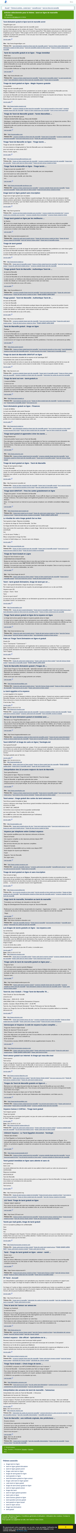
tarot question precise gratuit (16, 1500)
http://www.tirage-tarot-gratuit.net (18, 511)
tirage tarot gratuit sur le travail (23, 513)
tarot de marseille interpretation (27, 1415)
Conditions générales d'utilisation (33, 1516)
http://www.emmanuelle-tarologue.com (19, 159)
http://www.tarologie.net (14, 762)
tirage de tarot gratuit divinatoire (23, 610)
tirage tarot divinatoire (13, 1507)
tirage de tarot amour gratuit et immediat (27, 515)
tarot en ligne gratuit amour (15, 1488)
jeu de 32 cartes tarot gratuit (35, 1386)
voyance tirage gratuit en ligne (57, 215)
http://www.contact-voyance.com (18, 864)
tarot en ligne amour (13, 1505)
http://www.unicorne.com (15, 454)
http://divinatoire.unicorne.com (17, 1382)
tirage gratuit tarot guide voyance (42, 958)
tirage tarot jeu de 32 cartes (20, 688)
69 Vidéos (15, 17)
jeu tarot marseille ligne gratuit (38, 351)
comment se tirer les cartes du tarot (58, 1384)
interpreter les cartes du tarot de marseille (57, 375)
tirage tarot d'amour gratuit (21, 1078)
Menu (71, 2)
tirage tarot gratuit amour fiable (48, 292)
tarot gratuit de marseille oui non (22, 401)
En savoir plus (22, 1531)
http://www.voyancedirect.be (16, 890)
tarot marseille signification (53, 922)
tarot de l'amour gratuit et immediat (55, 1197)
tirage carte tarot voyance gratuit (42, 956)
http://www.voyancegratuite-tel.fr (18, 1153)
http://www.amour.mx (14, 1330)
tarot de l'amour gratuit (16, 1334)
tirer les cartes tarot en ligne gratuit (46, 487)
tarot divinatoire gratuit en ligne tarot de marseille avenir (30, 46)
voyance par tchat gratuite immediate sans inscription (27, 213)
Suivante (24, 1449)
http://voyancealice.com (15, 134)
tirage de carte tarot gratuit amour (45, 138)
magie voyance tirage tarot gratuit (59, 110)
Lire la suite (7, 39)
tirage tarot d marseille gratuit (48, 78)
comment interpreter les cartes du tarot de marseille (54, 1413)
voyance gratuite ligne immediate (36, 215)
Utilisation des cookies (54, 1516)
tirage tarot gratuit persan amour (62, 610)
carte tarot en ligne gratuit (15, 1483)
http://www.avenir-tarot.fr (15, 347)
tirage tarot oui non (32, 402)
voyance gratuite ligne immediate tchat (52, 213)
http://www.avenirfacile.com (15, 546)
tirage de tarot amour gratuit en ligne (44, 163)
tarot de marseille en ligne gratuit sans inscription (48, 892)
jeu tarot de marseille (20, 1443)
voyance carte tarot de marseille (31, 713)
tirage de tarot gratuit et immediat (33, 550)
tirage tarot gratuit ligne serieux (23, 578)
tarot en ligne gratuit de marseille (57, 430)
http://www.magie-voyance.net (16, 106)
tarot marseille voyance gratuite (52, 713)
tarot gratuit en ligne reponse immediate (23, 795)
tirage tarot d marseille (52, 80)
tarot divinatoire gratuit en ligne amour (46, 635)
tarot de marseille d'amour (21, 867)
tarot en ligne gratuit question (16, 1493)
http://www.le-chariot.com (15, 1410)
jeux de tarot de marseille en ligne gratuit (50, 349)
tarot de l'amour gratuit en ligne (23, 635)
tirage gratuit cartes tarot (46, 294)
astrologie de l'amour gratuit (21, 1360)
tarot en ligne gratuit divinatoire (58, 46)
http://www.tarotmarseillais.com (17, 683)
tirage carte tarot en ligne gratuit (22, 163)
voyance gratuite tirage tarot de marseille (51, 161)
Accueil (5, 1516)
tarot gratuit (10, 1509)
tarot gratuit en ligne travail (15, 1502)
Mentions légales (15, 1516)
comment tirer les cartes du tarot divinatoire (15, 1386)
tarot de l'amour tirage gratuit (30, 240)
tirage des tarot (11, 1490)
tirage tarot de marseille (56, 1441)
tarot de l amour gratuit (32, 1334)
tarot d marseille (8, 1302)
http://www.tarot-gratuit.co (15, 262)
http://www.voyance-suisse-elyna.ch (18, 1125)
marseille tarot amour (59, 867)
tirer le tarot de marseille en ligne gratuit (51, 108)
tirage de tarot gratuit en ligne (12, 550)
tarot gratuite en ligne (13, 1476)
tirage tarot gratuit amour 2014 (57, 1078)
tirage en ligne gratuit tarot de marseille (25, 78)
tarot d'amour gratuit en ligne (16, 1497)
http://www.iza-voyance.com (16, 709)
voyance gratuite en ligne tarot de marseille (26, 108)
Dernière (30, 1449)
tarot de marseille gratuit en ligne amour (37, 47)
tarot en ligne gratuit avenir (15, 1469)
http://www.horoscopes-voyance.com (19, 1048)
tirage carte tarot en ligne (39, 1052)
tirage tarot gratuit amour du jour (23, 826)
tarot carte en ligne (12, 1495)
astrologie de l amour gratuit (40, 1360)
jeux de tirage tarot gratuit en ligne (48, 1103)
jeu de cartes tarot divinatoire (38, 1384)
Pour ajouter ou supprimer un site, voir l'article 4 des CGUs (22, 1519)
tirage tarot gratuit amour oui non (25, 138)
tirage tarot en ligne (13, 1464)
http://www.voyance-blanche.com (17, 1075)
